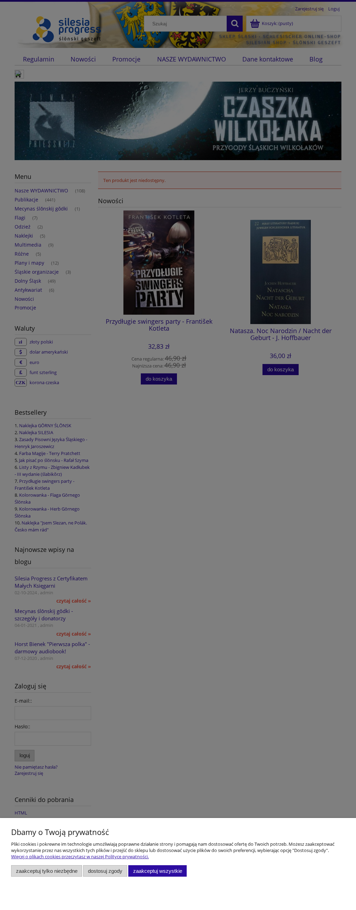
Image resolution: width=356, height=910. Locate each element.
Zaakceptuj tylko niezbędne (47, 871)
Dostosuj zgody (105, 871)
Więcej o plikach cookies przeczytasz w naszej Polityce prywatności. (80, 856)
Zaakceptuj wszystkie (157, 871)
